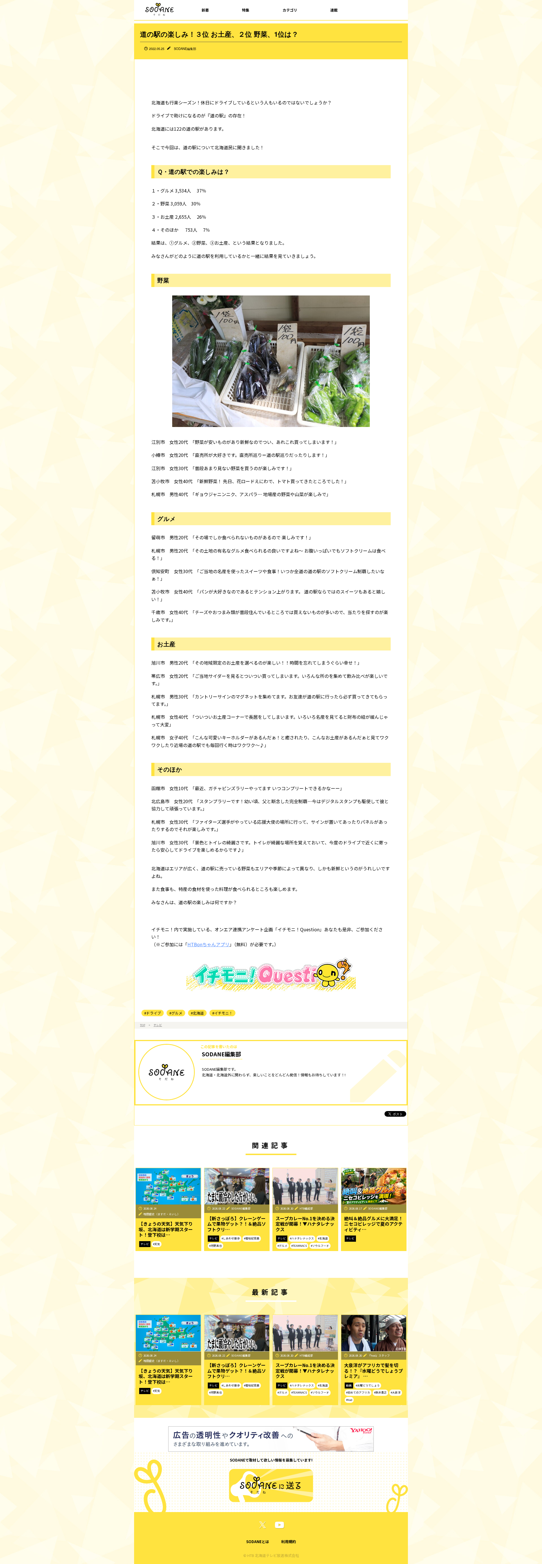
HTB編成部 (306, 1208)
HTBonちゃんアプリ (208, 944)
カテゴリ (290, 10)
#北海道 (197, 1013)
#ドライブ (152, 1013)
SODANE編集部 (185, 48)
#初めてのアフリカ (358, 1392)
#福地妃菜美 (251, 1238)
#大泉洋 (396, 1392)
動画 (349, 1385)
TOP (142, 1025)
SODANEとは (257, 1541)
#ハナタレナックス (302, 1238)
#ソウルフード (320, 1246)
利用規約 (288, 1541)
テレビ (158, 1025)
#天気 (156, 1244)
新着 (205, 10)
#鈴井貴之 (380, 1392)
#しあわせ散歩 (231, 1238)
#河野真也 (215, 1246)
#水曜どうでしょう (368, 1385)
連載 (334, 10)
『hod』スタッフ (379, 1355)
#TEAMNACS (299, 1246)
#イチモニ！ (222, 1013)
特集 (245, 10)
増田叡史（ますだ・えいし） (161, 1214)
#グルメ (175, 1013)
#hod (349, 1400)
